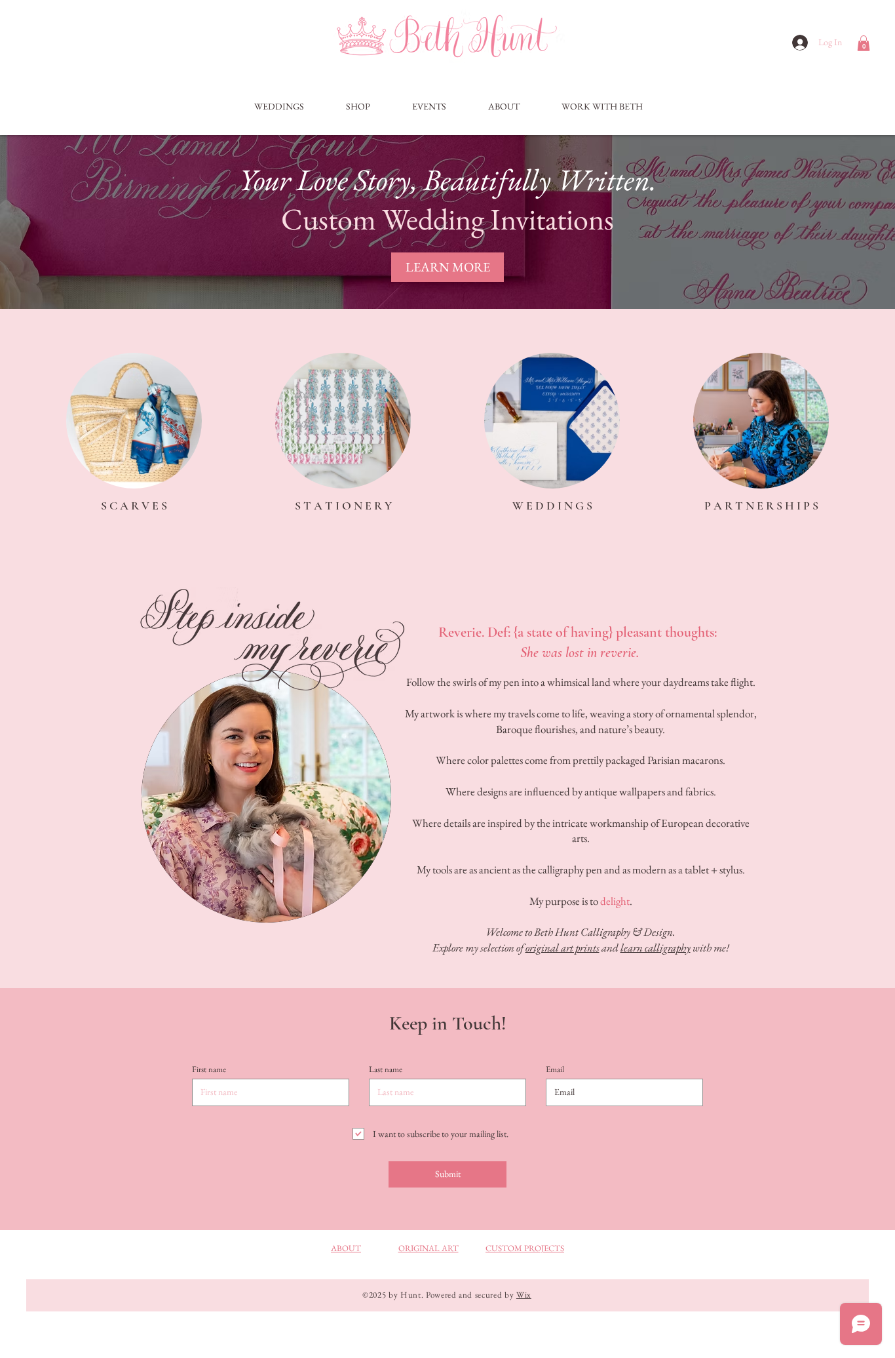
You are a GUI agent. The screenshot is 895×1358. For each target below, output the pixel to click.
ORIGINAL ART (428, 1248)
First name (209, 1069)
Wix (523, 1294)
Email (555, 1069)
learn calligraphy (655, 947)
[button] (863, 43)
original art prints (562, 947)
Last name (385, 1069)
